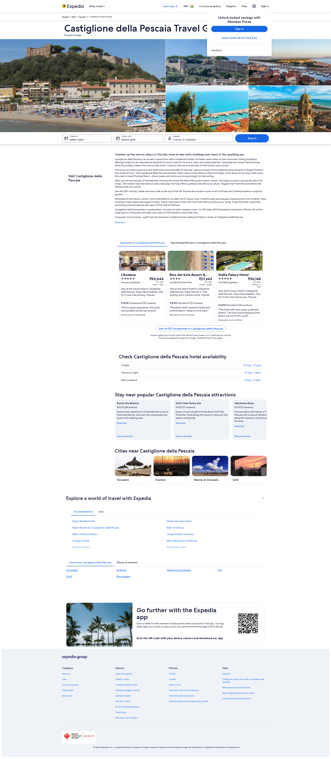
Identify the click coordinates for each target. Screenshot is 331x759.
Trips (244, 6)
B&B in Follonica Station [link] (85, 534)
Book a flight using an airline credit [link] (238, 693)
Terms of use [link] (175, 684)
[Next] (267, 419)
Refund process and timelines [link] (236, 687)
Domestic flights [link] (123, 695)
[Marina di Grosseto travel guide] (210, 470)
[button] (165, 498)
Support (231, 6)
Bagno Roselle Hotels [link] (83, 521)
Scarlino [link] (122, 570)
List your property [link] (70, 684)
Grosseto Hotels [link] (81, 540)
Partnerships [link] (68, 690)
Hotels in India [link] (122, 679)
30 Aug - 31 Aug (252, 365)
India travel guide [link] (124, 673)
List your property (210, 6)
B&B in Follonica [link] (175, 527)
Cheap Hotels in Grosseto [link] (180, 534)
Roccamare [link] (123, 576)
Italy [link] (74, 16)
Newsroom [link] (67, 695)
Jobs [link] (64, 679)
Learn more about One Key (239, 37)
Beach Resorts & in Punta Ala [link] (182, 540)
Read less (120, 222)
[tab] (142, 243)
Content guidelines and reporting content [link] (188, 701)
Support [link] (226, 673)
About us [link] (66, 673)
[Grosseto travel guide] (133, 470)
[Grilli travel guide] (248, 470)
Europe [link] (65, 16)
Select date (77, 139)
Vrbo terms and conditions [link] (181, 695)
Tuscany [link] (82, 16)
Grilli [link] (69, 576)
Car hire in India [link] (123, 701)
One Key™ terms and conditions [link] (184, 690)
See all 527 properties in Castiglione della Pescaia (191, 328)
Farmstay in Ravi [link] (80, 547)
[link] (239, 50)
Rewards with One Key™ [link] (127, 717)
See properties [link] (125, 436)
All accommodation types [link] (127, 706)
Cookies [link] (172, 679)
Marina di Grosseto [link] (179, 570)
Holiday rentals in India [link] (126, 684)
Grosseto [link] (72, 570)
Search (252, 138)
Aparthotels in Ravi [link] (176, 547)
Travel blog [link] (121, 712)
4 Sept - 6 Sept (252, 380)
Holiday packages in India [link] (127, 690)
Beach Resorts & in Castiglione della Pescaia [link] (95, 527)
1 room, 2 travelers (184, 139)
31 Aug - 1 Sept (253, 372)
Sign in (265, 6)
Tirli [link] (219, 570)
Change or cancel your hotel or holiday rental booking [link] (243, 680)
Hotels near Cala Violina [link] (179, 521)
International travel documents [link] (236, 698)
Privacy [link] (172, 673)
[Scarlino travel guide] (171, 470)
